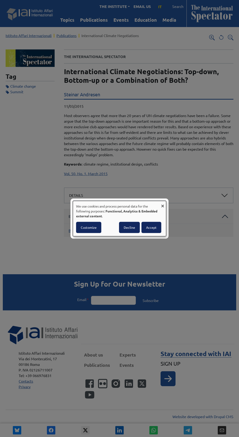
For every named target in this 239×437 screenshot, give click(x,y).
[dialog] (119, 218)
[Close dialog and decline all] (162, 204)
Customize (89, 227)
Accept (151, 227)
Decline (129, 227)
